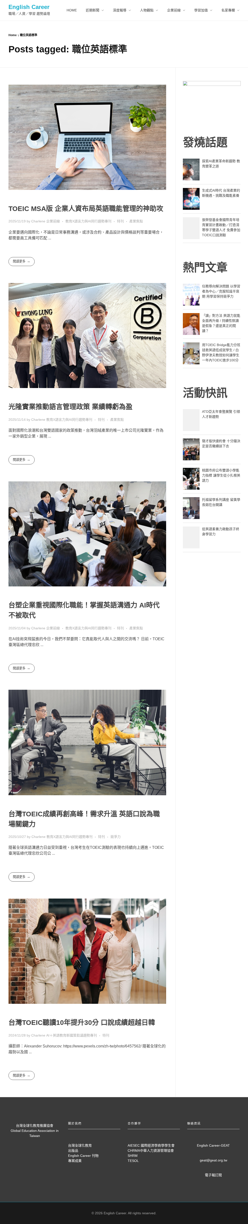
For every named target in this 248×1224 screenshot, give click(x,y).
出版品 (73, 1150)
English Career (28, 7)
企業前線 (53, 221)
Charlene (38, 221)
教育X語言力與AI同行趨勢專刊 (88, 221)
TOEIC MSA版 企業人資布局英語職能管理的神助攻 (85, 208)
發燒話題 (205, 142)
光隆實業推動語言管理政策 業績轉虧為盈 (70, 407)
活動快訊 (205, 393)
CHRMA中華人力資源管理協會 (151, 1150)
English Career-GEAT (213, 1145)
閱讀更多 (19, 261)
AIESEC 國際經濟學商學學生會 (151, 1145)
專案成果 (75, 1161)
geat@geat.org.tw (213, 1160)
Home (12, 35)
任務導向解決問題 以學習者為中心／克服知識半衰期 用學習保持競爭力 (221, 291)
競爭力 (115, 837)
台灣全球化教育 (80, 1145)
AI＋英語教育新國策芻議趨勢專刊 (71, 1035)
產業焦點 (136, 221)
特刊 (120, 221)
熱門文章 (205, 267)
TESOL (133, 1161)
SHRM (133, 1156)
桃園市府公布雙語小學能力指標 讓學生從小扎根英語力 (221, 475)
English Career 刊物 (83, 1156)
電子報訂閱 (213, 1175)
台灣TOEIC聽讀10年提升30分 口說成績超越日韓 (81, 1022)
